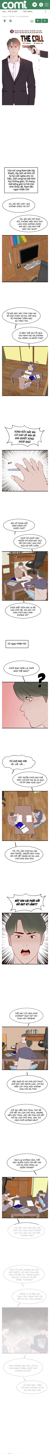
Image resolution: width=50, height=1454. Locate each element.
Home (4, 16)
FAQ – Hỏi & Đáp (9, 11)
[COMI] (14, 4)
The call (11, 16)
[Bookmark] (5, 21)
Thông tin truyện (45, 21)
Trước (38, 21)
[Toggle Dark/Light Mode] (11, 21)
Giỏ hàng (27, 11)
